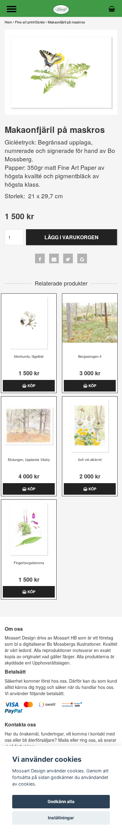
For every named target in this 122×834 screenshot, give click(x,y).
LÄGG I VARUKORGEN (71, 237)
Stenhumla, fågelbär (29, 356)
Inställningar (61, 817)
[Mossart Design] (61, 8)
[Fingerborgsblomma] (28, 529)
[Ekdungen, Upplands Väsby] (28, 426)
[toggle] (15, 9)
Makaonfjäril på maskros (66, 21)
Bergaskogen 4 (89, 356)
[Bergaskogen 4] (89, 323)
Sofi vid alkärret (90, 459)
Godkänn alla (61, 801)
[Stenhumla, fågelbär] (28, 323)
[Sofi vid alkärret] (89, 426)
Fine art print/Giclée (30, 21)
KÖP (31, 385)
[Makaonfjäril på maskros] (61, 72)
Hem (8, 21)
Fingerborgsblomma (29, 562)
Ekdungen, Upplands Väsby (29, 459)
